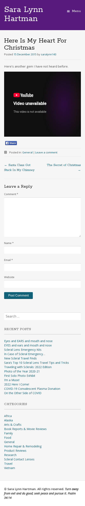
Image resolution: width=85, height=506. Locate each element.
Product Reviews (15, 451)
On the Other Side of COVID (22, 393)
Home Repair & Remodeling (22, 446)
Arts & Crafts (12, 425)
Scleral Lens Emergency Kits (22, 350)
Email (8, 260)
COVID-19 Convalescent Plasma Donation (32, 389)
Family (8, 433)
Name (9, 243)
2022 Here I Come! (16, 384)
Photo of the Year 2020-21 (22, 371)
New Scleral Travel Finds (20, 358)
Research (10, 455)
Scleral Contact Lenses (19, 459)
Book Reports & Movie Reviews (25, 429)
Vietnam (9, 468)
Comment (11, 194)
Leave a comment (46, 152)
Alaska (8, 420)
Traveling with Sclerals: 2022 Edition (28, 367)
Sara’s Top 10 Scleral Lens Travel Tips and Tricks (36, 363)
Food (7, 438)
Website (9, 277)
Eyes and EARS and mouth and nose (28, 341)
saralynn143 (48, 54)
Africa (8, 416)
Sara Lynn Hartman (23, 14)
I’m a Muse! (11, 380)
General (27, 152)
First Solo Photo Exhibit (19, 376)
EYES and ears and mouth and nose (28, 345)
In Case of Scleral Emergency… (24, 354)
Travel (8, 464)
